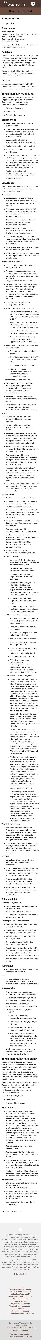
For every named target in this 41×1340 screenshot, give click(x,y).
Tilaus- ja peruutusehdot (19, 1334)
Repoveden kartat (20, 1299)
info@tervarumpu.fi (20, 1330)
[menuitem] (33, 3)
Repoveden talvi (20, 1301)
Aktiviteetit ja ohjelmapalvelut (20, 1306)
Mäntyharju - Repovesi (20, 1311)
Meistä (20, 1287)
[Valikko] (38, 3)
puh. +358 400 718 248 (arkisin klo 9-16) (20, 1328)
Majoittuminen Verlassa (20, 1304)
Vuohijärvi (20, 1308)
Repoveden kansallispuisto (20, 1289)
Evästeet (29, 1337)
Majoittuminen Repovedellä (20, 1292)
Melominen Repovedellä (20, 1294)
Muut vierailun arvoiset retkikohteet (20, 1313)
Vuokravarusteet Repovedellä (20, 1296)
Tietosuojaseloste (16, 1337)
